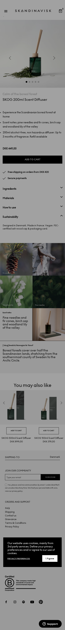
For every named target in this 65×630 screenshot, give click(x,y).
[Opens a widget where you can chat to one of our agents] (50, 624)
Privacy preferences (19, 558)
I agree (50, 558)
